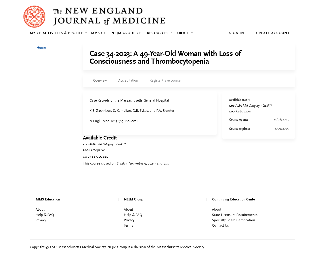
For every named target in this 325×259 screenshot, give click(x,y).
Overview (100, 80)
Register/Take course (165, 80)
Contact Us (220, 226)
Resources (158, 33)
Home (41, 48)
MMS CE (98, 33)
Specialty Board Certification (233, 220)
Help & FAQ (45, 215)
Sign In (236, 33)
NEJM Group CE (126, 33)
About (182, 33)
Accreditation (128, 80)
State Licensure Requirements (234, 215)
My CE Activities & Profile (56, 33)
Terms (128, 226)
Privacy (41, 220)
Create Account (273, 33)
